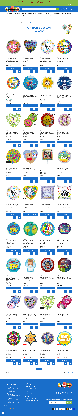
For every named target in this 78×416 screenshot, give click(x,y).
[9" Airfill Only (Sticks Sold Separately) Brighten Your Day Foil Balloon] (13, 82)
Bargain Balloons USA (14, 408)
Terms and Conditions (31, 398)
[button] (3, 413)
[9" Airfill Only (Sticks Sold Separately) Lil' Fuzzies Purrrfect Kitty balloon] (13, 302)
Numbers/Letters (32, 13)
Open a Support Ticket (13, 383)
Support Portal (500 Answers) (32, 383)
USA (9, 393)
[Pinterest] (67, 393)
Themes (47, 13)
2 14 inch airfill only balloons (15, 22)
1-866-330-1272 (12, 387)
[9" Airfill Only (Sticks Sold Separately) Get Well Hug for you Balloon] (30, 156)
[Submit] (57, 9)
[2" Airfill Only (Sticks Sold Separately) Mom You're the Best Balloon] (30, 46)
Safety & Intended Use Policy (32, 400)
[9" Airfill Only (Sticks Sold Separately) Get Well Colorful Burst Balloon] (13, 338)
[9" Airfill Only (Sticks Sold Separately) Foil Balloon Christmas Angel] (30, 265)
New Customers (29, 389)
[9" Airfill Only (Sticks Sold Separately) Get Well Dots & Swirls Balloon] (64, 46)
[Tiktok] (65, 393)
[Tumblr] (69, 392)
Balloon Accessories (66, 13)
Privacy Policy (29, 402)
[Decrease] (14, 71)
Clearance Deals (26, 15)
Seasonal (40, 13)
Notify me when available (13, 178)
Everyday (17, 13)
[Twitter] (56, 393)
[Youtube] (63, 393)
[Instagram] (60, 393)
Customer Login (29, 393)
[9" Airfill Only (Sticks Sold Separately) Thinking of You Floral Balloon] (30, 192)
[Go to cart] (71, 9)
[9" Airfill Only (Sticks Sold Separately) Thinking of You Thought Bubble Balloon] (30, 228)
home (6, 22)
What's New (52, 15)
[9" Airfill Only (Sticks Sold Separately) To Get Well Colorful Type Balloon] (47, 228)
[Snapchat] (71, 392)
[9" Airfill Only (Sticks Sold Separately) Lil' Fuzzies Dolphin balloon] (64, 302)
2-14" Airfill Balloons (55, 13)
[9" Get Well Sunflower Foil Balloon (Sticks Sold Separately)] (47, 82)
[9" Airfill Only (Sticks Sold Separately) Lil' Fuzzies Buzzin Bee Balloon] (30, 120)
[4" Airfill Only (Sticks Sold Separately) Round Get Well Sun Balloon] (64, 338)
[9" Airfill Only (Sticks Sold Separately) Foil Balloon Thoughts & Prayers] (47, 192)
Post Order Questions (31, 388)
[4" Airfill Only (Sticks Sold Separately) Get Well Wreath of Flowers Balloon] (64, 120)
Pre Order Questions (30, 386)
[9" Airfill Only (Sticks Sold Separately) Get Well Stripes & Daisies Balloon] (13, 120)
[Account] (69, 9)
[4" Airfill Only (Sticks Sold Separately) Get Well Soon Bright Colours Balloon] (64, 265)
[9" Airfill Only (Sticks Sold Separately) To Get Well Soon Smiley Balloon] (13, 156)
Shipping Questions (30, 384)
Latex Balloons (10, 13)
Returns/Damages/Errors (31, 391)
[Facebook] (58, 393)
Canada (10, 398)
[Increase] (19, 71)
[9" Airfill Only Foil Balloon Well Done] (47, 156)
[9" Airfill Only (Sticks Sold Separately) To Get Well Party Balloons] (64, 156)
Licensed (24, 13)
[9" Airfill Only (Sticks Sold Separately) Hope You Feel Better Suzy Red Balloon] (47, 120)
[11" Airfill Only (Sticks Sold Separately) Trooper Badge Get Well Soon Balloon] (30, 338)
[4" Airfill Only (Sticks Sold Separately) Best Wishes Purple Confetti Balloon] (47, 338)
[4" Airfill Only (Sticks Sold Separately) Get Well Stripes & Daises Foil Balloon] (47, 302)
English (69, 4)
